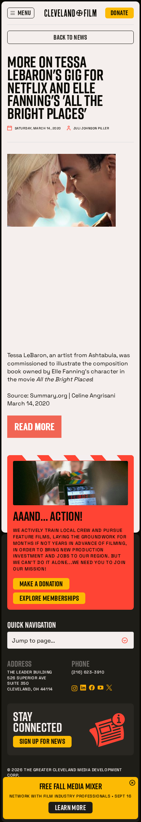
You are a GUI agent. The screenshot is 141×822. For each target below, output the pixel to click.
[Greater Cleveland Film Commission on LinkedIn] (83, 687)
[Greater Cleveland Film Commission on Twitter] (109, 687)
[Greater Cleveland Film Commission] (70, 13)
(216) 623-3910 (88, 672)
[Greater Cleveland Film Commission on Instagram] (74, 688)
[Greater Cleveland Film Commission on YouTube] (100, 687)
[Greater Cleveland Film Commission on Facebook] (92, 687)
